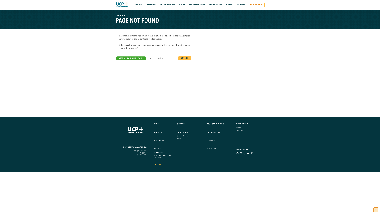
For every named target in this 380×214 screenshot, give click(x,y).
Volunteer (239, 130)
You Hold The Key (167, 5)
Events (182, 5)
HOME (156, 124)
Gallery (229, 5)
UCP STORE (211, 148)
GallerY (180, 124)
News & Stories (215, 5)
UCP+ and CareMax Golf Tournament (162, 156)
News (179, 139)
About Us (138, 5)
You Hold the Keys (215, 124)
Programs (151, 5)
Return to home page (131, 58)
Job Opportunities (197, 5)
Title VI (157, 165)
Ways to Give (255, 5)
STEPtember (158, 152)
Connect (241, 5)
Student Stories (182, 136)
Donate (238, 128)
